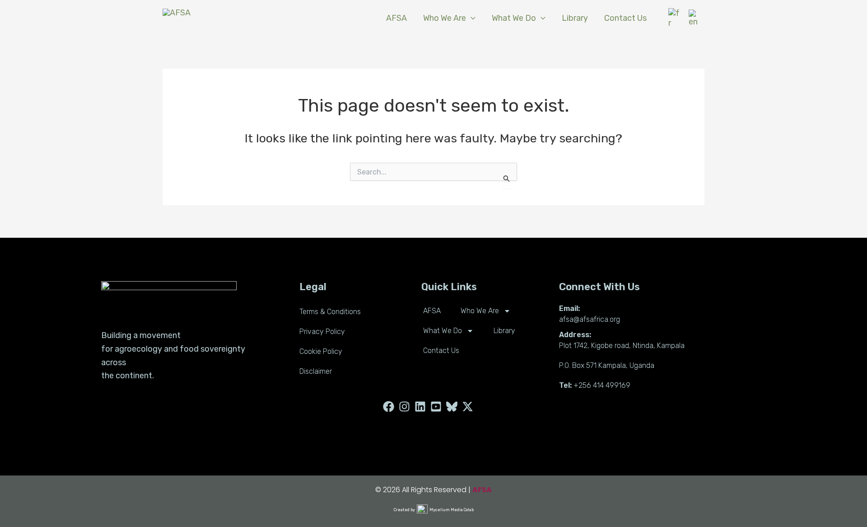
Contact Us (441, 350)
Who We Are (480, 310)
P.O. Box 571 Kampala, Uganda (606, 365)
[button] (470, 18)
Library (504, 330)
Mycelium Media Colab (451, 510)
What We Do (442, 330)
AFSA (432, 310)
